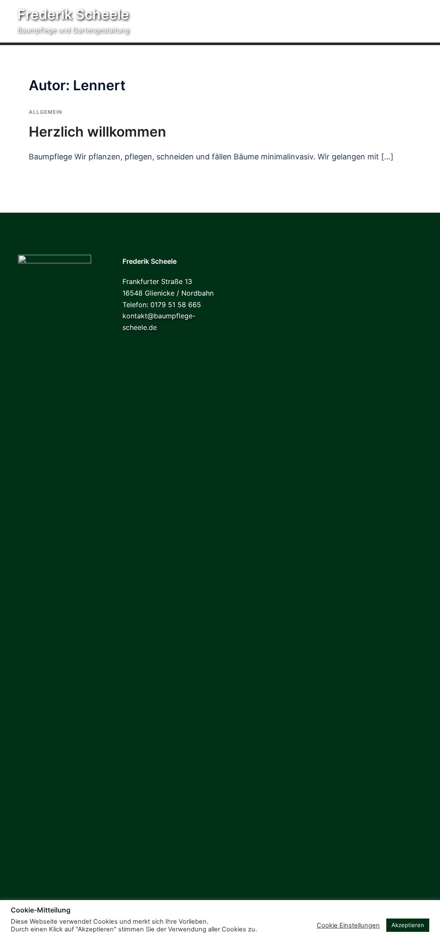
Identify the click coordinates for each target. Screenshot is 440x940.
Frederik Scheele (73, 14)
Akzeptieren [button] (407, 925)
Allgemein (45, 112)
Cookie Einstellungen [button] (348, 925)
